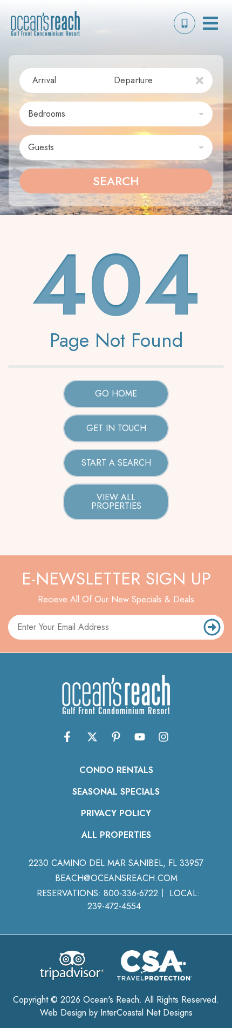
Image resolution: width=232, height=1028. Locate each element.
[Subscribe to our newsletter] (212, 627)
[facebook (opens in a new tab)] (68, 737)
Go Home (116, 393)
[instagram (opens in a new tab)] (163, 737)
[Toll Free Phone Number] (184, 23)
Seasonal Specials (116, 791)
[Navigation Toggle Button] (210, 23)
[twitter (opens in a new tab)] (92, 737)
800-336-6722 (131, 893)
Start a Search (116, 462)
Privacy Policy (116, 813)
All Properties (116, 835)
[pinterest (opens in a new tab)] (116, 737)
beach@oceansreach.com (116, 878)
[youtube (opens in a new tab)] (140, 737)
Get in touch (116, 428)
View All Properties (116, 501)
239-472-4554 (114, 906)
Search (116, 181)
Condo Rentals (116, 770)
